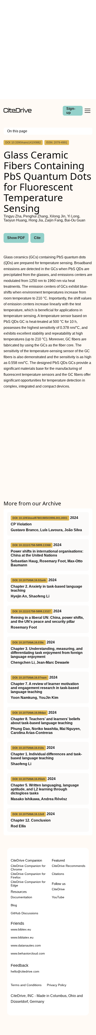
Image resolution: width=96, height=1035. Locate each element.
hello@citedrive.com (25, 971)
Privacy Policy (56, 985)
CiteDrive (58, 889)
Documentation (21, 897)
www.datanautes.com (26, 945)
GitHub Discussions (24, 913)
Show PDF (16, 238)
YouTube (58, 897)
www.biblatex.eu (22, 937)
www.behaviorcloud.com (28, 953)
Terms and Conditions (26, 985)
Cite (37, 238)
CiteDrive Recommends (68, 866)
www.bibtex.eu (21, 929)
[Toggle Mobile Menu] (87, 111)
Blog (14, 905)
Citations (58, 874)
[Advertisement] (48, 49)
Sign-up (70, 111)
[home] (17, 111)
